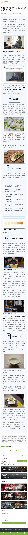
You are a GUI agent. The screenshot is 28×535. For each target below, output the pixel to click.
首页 (2, 5)
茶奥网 (9, 446)
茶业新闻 (16, 13)
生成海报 (5, 455)
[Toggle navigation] (25, 1)
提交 (14, 522)
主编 (2, 13)
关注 (20, 461)
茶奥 (4, 446)
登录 (3, 520)
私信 (25, 461)
